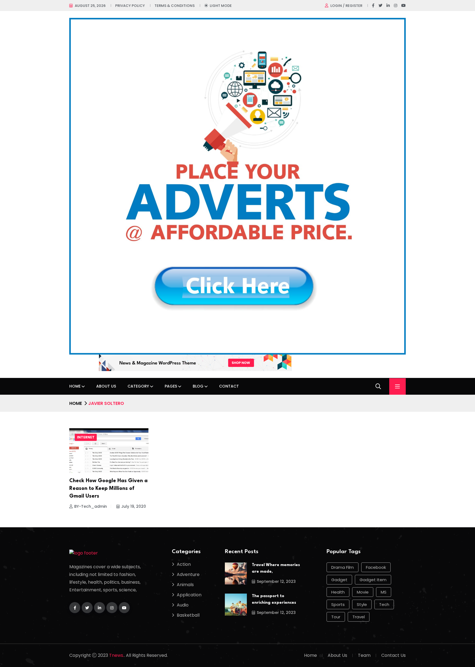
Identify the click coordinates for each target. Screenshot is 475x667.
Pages (171, 386)
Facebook (376, 567)
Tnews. (116, 655)
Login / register (346, 5)
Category (138, 386)
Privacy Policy (130, 5)
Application (189, 595)
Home (75, 386)
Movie (363, 592)
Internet (86, 437)
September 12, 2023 (276, 581)
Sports (338, 604)
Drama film (342, 567)
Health (338, 592)
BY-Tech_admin (90, 506)
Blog (198, 386)
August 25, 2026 (90, 5)
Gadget (339, 580)
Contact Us (393, 655)
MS (383, 592)
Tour (335, 617)
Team (364, 655)
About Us (106, 386)
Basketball (188, 615)
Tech (384, 604)
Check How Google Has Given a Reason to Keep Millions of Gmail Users (108, 488)
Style (362, 604)
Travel (358, 617)
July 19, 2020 (133, 506)
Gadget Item (373, 580)
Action (184, 564)
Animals (185, 585)
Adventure (188, 574)
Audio (183, 605)
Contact (229, 386)
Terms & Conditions (174, 5)
